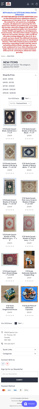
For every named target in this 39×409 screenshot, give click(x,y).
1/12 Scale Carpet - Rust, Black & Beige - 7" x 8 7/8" (9, 273)
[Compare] (32, 5)
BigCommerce (23, 401)
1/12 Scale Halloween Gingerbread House (9, 307)
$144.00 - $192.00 (9, 89)
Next (27, 98)
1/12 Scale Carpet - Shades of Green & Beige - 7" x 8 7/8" (10, 202)
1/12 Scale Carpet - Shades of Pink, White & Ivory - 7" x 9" (10, 237)
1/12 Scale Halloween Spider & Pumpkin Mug (29, 273)
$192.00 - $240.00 (9, 93)
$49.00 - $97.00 (8, 82)
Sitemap (19, 403)
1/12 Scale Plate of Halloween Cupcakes (29, 307)
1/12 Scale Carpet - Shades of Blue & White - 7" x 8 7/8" (29, 165)
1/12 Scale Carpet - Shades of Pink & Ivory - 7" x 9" (29, 238)
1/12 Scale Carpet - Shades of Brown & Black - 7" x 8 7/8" (10, 165)
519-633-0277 (9, 344)
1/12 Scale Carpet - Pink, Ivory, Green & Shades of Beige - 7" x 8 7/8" (29, 201)
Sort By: (13, 103)
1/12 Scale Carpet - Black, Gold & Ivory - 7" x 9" (9, 131)
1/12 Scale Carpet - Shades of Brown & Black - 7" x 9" (29, 131)
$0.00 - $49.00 (8, 79)
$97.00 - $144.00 (9, 86)
